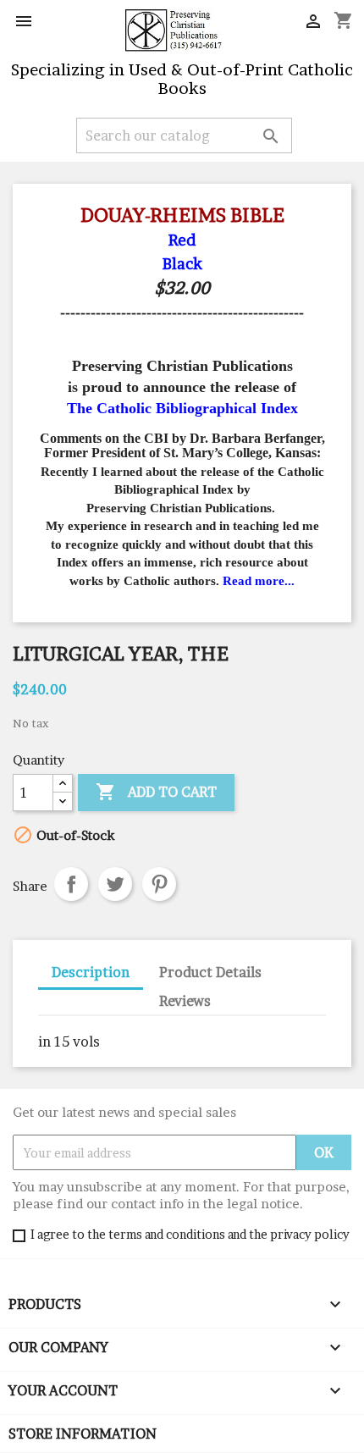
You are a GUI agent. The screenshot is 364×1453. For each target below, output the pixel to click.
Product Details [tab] (210, 972)
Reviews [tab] (185, 1000)
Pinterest (159, 884)
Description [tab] (91, 972)
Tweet (115, 884)
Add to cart (156, 792)
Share (71, 884)
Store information (82, 1433)
